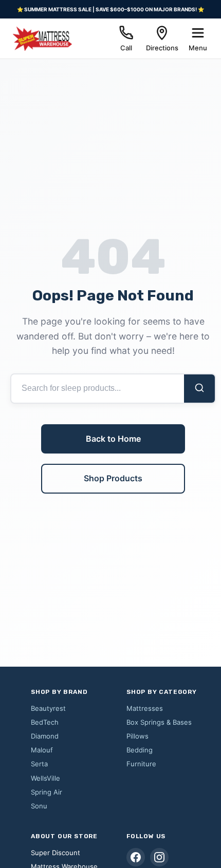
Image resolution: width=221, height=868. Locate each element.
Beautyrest (48, 708)
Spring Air (46, 792)
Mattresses (144, 708)
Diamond (45, 736)
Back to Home (113, 438)
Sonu (39, 806)
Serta (39, 764)
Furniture (141, 764)
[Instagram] (159, 857)
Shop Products (113, 478)
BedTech (45, 722)
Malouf (42, 750)
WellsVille (45, 778)
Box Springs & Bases (159, 722)
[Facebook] (135, 857)
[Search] (199, 388)
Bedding (139, 750)
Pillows (137, 736)
